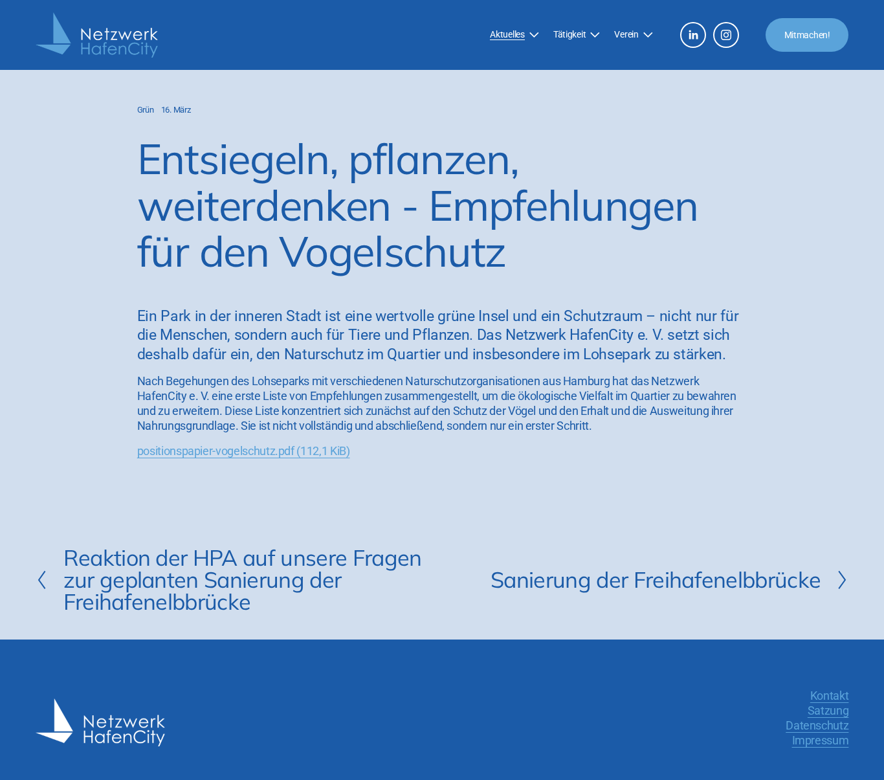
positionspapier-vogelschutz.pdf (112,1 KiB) (243, 451)
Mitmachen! (807, 35)
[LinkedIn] (693, 35)
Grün (145, 110)
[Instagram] (726, 35)
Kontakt (829, 695)
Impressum (820, 740)
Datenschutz (817, 725)
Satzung (828, 710)
